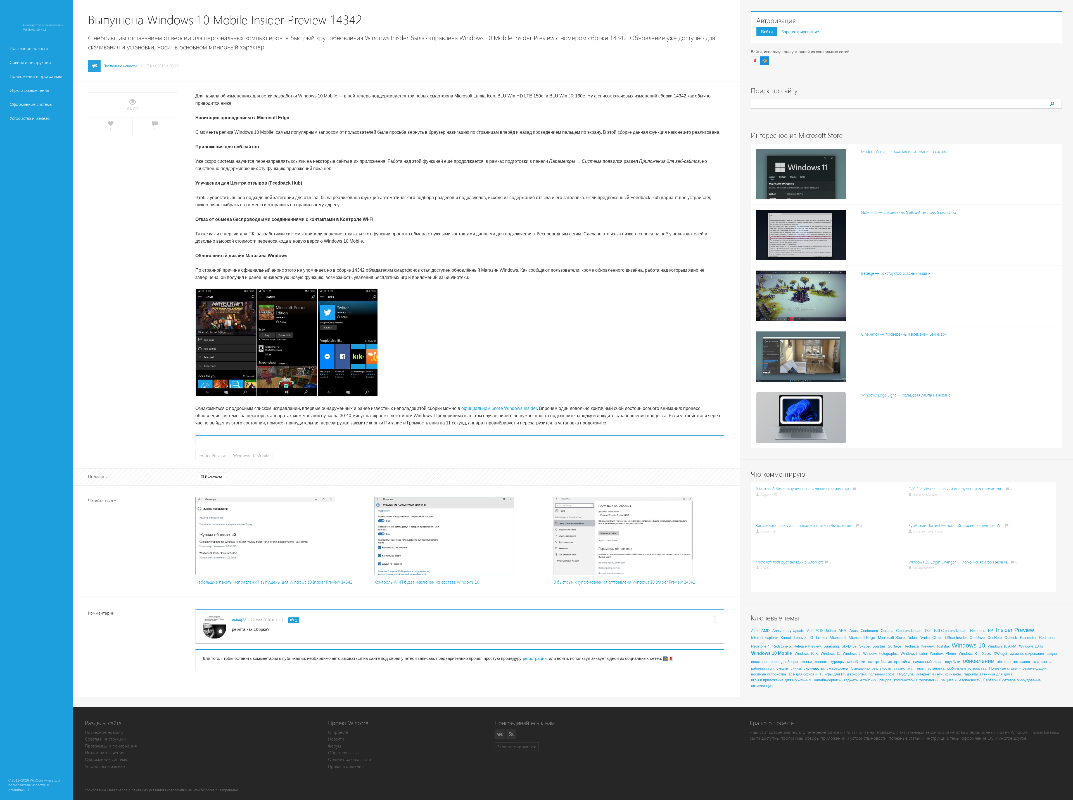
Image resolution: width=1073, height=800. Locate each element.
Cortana (887, 631)
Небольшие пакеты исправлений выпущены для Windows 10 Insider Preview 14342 (273, 582)
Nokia (912, 638)
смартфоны (837, 668)
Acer (755, 631)
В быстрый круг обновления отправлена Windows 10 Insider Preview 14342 (624, 582)
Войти (767, 31)
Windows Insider (914, 653)
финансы (953, 674)
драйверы (789, 662)
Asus (853, 631)
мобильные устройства (966, 668)
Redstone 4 (760, 646)
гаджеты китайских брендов (867, 680)
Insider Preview (212, 455)
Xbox (986, 653)
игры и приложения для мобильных (781, 680)
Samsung (831, 646)
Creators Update (909, 631)
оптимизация (1019, 662)
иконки (806, 662)
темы (920, 668)
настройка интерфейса (889, 661)
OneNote (994, 638)
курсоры (837, 662)
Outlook (1011, 638)
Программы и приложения (111, 746)
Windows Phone (943, 653)
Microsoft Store (891, 637)
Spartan (878, 646)
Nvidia (925, 638)
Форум (334, 746)
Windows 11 (830, 653)
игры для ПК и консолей (845, 674)
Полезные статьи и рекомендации (1017, 668)
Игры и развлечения (29, 90)
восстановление (764, 662)
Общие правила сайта (349, 759)
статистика (903, 668)
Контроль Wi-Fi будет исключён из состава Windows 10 (426, 582)
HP (990, 631)
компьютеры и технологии (916, 680)
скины (796, 668)
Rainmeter (1028, 638)
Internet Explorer (764, 638)
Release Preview (807, 646)
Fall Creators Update (950, 631)
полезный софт (881, 674)
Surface (894, 646)
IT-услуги (905, 674)
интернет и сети (929, 674)
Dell (928, 631)
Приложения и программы (36, 76)
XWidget (1000, 653)
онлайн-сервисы (827, 680)
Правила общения (346, 766)
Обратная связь (343, 752)
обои (1001, 661)
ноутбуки (952, 662)
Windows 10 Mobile (251, 455)
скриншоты (814, 668)
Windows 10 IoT (1032, 646)
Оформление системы (31, 104)
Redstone (1047, 638)
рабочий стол (762, 668)
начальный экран (927, 662)
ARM (843, 631)
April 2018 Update (821, 631)
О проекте (338, 732)
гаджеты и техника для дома (987, 674)
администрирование (1027, 653)
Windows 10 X (806, 653)
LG (810, 638)
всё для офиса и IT (805, 674)
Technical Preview (919, 646)
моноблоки (856, 662)
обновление (978, 661)
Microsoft (838, 637)
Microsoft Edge (862, 637)
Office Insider (956, 638)
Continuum (869, 631)
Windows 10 (968, 645)
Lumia (821, 637)
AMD (765, 631)
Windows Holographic (880, 653)
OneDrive (977, 638)
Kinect (786, 638)
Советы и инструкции (30, 62)
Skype (864, 646)
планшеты (1042, 661)
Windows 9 (851, 653)
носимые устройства (768, 674)
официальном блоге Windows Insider (499, 408)
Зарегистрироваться (800, 31)
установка (935, 668)
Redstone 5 (781, 646)
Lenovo (800, 638)
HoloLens (977, 631)
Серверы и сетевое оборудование (1012, 680)
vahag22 (239, 620)
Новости (336, 739)
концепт (821, 662)
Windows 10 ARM (1002, 646)
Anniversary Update (788, 631)
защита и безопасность (961, 680)
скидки (782, 668)
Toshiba (942, 646)
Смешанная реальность (871, 668)
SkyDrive (849, 646)
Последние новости (29, 48)
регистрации (535, 658)
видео (1052, 653)
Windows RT (969, 653)
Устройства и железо (30, 118)
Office (937, 638)
